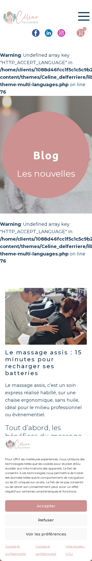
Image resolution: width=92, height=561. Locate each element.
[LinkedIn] (48, 33)
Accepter (46, 505)
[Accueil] (21, 17)
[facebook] (36, 33)
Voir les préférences (46, 534)
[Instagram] (61, 33)
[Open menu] (83, 16)
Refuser (46, 520)
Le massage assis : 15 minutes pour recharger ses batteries (43, 363)
